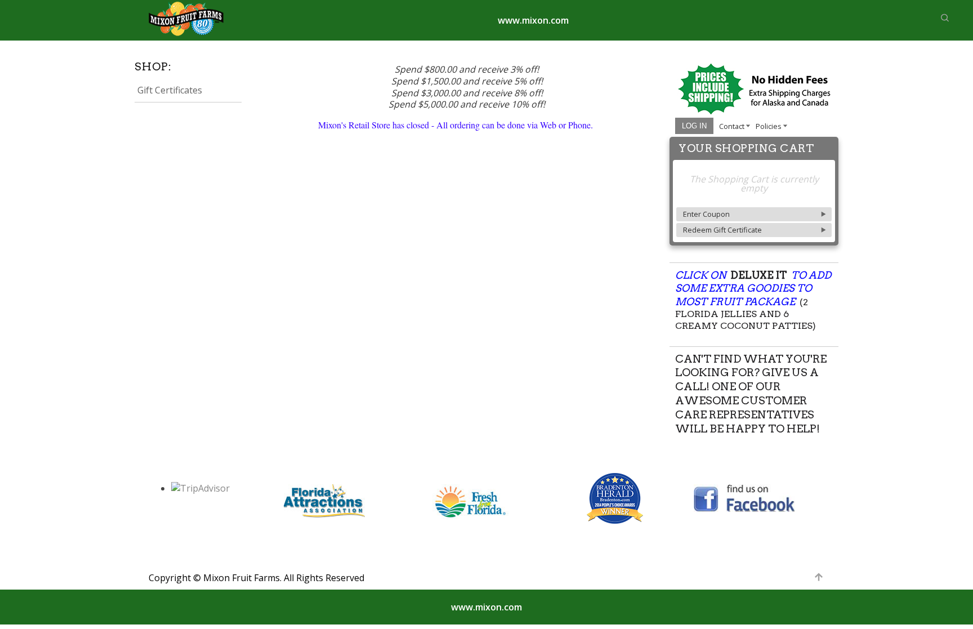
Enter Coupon (706, 214)
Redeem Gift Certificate (722, 230)
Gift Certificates (169, 90)
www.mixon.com (533, 20)
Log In (694, 126)
